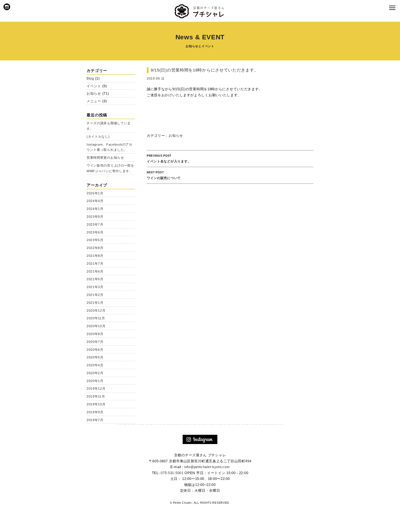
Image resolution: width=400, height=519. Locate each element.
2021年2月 (95, 295)
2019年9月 (95, 412)
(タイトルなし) (98, 136)
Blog (90, 78)
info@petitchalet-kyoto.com (207, 467)
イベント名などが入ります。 (169, 158)
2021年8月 (95, 256)
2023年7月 (95, 224)
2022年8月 (95, 248)
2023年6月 (95, 232)
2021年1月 (95, 303)
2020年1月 (95, 381)
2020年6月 (95, 349)
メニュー (94, 101)
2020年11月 (96, 318)
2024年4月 (95, 201)
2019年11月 (96, 396)
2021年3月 (95, 287)
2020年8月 (95, 334)
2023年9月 (95, 216)
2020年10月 (96, 326)
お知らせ (176, 135)
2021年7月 (95, 263)
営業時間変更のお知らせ (105, 157)
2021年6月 (95, 271)
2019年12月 (96, 388)
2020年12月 (96, 310)
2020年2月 (95, 373)
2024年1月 (95, 209)
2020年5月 (95, 357)
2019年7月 (95, 420)
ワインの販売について (164, 175)
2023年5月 (95, 240)
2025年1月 (95, 193)
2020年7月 (95, 342)
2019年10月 (96, 404)
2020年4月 (95, 365)
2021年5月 (95, 279)
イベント (94, 86)
